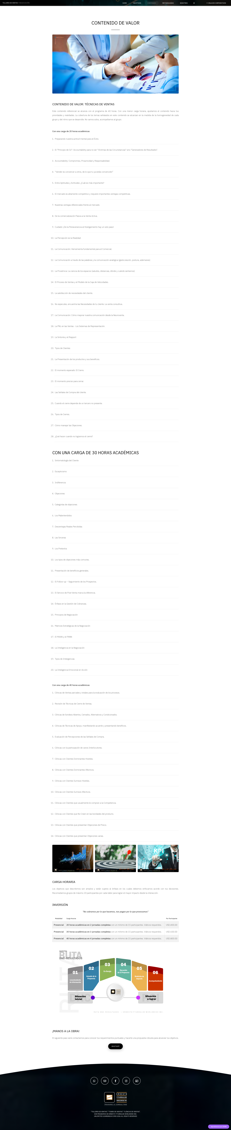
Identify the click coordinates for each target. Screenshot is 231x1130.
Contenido (151, 3)
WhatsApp (115, 1046)
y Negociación (16, 3)
